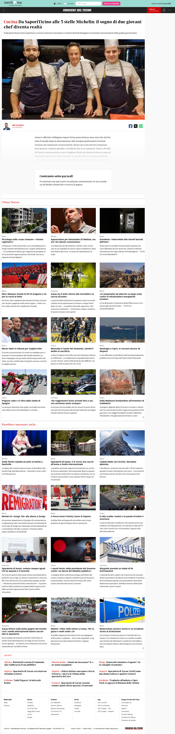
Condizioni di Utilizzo (128, 717)
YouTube (77, 711)
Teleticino (124, 706)
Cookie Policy (87, 728)
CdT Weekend (55, 703)
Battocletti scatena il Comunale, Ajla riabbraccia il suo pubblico (24, 663)
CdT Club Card (32, 709)
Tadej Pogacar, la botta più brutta (22, 681)
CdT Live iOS (102, 703)
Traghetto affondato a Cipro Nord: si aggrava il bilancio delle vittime (119, 681)
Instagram (77, 706)
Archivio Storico (56, 706)
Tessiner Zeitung (127, 714)
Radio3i (124, 709)
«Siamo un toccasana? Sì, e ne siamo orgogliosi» (72, 663)
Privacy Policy (76, 728)
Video (6, 703)
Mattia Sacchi (17, 125)
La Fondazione (126, 703)
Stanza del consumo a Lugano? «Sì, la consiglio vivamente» (120, 663)
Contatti (30, 703)
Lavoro (29, 714)
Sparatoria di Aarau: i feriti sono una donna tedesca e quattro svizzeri (120, 672)
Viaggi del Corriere (33, 711)
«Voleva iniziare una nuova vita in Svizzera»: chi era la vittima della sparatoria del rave (73, 674)
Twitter (76, 709)
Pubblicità (30, 706)
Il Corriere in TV (56, 711)
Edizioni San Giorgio (58, 709)
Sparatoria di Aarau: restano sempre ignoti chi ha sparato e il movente (72, 684)
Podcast (7, 706)
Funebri (29, 717)
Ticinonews (125, 711)
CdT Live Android (103, 706)
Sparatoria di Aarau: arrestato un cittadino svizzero (25, 672)
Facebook (77, 703)
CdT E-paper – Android (106, 711)
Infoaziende (55, 714)
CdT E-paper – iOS (104, 709)
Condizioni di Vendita (128, 720)
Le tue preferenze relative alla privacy (106, 728)
